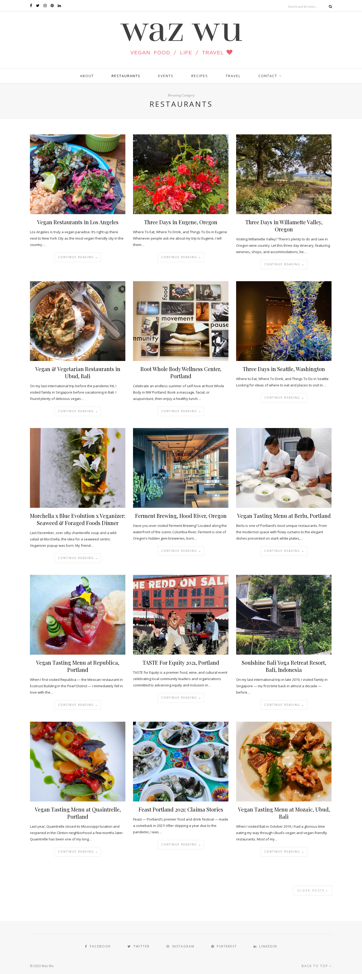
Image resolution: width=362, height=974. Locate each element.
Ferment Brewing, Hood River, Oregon (181, 515)
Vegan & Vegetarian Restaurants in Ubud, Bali (77, 372)
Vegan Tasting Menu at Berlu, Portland (284, 515)
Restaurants (126, 75)
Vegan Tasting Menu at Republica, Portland (77, 666)
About (87, 75)
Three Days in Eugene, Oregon (180, 222)
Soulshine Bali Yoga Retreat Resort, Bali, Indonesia (284, 666)
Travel (233, 75)
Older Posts (311, 890)
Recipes (199, 75)
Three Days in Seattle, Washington (284, 368)
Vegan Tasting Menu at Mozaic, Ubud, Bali (284, 813)
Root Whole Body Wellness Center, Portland (180, 372)
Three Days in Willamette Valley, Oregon (284, 225)
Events (166, 75)
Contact (267, 75)
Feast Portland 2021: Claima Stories (181, 809)
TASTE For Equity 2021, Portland (181, 662)
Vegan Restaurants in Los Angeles (77, 222)
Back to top (315, 966)
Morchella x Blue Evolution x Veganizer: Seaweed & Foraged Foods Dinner (77, 519)
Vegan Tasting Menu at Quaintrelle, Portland (78, 813)
